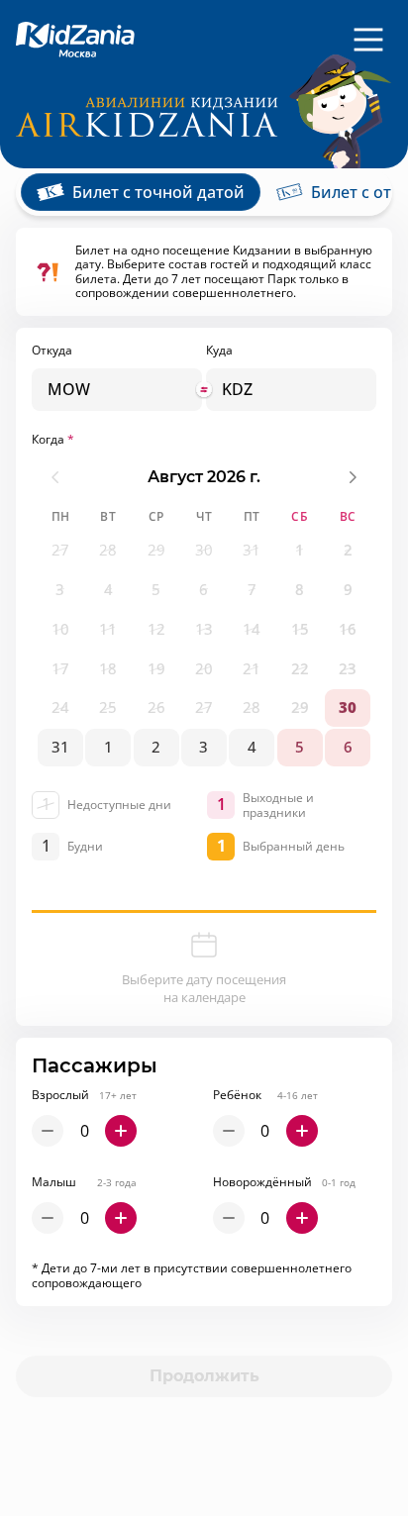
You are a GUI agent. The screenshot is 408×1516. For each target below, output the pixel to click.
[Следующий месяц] (352, 477)
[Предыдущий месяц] (55, 477)
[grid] (204, 649)
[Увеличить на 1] (121, 1131)
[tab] (140, 192)
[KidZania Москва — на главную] (75, 40)
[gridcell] (60, 550)
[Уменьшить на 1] (47, 1131)
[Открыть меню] (368, 39)
